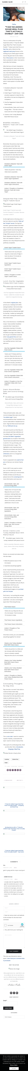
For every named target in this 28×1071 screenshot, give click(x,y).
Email (5, 1000)
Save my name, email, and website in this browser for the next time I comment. (13, 917)
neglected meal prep (9, 51)
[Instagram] (14, 993)
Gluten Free (15, 759)
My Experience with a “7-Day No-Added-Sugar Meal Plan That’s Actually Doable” (14, 829)
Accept (14, 1068)
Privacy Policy (14, 1065)
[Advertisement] (14, 1035)
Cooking (14, 24)
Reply (15, 867)
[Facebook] (11, 993)
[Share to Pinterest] (13, 770)
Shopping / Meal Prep (14, 749)
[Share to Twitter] (10, 770)
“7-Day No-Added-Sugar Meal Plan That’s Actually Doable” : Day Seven (14, 851)
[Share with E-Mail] (20, 770)
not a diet (10, 736)
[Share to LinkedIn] (18, 770)
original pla (14, 302)
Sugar (6, 762)
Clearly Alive (7, 2)
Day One (5, 49)
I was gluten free (11, 337)
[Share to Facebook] (8, 770)
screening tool (18, 477)
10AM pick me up (12, 426)
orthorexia (6, 453)
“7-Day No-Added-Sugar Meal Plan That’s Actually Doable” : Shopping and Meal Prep (14, 805)
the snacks (10, 58)
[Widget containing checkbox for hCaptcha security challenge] (14, 925)
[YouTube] (17, 993)
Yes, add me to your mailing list (14, 930)
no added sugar (8, 417)
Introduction (19, 747)
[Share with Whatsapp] (15, 770)
